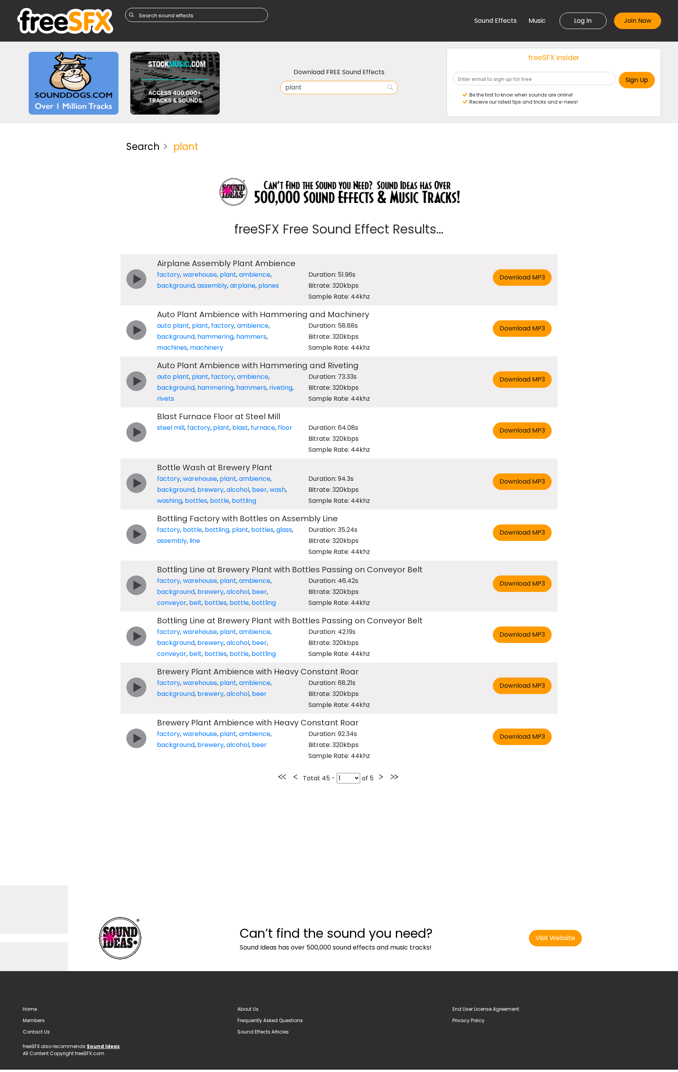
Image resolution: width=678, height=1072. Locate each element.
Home (30, 1009)
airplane (242, 285)
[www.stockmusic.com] (175, 82)
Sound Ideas (103, 1046)
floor (285, 427)
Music (537, 20)
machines (172, 347)
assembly (212, 285)
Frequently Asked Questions (270, 1020)
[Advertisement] (66, 253)
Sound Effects (495, 20)
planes (268, 285)
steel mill (170, 427)
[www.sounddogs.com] (73, 82)
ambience (254, 274)
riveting (280, 387)
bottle (219, 500)
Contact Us (36, 1031)
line (195, 540)
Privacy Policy (468, 1020)
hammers (251, 336)
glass (284, 529)
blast (240, 427)
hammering (215, 336)
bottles (196, 500)
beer (259, 489)
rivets (165, 398)
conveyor (171, 602)
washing (169, 500)
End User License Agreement (485, 1009)
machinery (206, 347)
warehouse (200, 274)
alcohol (237, 489)
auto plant (173, 325)
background (176, 285)
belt (195, 602)
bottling (244, 500)
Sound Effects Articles (263, 1031)
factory (168, 274)
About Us (248, 1009)
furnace (263, 427)
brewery (210, 489)
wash (278, 489)
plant (228, 274)
